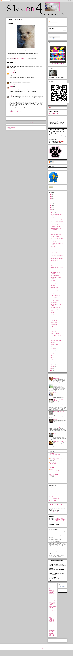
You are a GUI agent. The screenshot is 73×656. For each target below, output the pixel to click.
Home (26, 118)
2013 (51, 205)
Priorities (55, 419)
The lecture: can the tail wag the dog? (56, 215)
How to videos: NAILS (55, 224)
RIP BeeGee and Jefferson (55, 262)
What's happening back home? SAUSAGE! (56, 331)
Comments (52, 24)
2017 (51, 198)
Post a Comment (11, 113)
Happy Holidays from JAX (56, 295)
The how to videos (54, 240)
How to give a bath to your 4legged (57, 238)
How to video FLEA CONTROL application (57, 222)
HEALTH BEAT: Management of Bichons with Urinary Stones (57, 405)
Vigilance (52, 310)
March (52, 362)
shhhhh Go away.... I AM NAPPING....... (58, 400)
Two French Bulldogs (54, 474)
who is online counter (8, 128)
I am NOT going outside (55, 236)
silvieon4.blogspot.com (60, 523)
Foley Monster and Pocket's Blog (56, 458)
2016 (51, 200)
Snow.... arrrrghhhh (54, 287)
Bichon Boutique (61, 141)
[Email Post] (29, 58)
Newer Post (9, 118)
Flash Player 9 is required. (53, 511)
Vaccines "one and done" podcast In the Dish (52, 603)
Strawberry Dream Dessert (54, 479)
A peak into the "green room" (56, 335)
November (53, 348)
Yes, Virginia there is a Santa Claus (56, 305)
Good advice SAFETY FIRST (56, 299)
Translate (57, 38)
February (53, 364)
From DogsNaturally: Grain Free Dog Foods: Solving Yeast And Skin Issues (51, 620)
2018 (51, 196)
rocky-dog (12, 64)
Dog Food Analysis (52, 600)
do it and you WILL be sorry (56, 289)
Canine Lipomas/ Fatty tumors (52, 631)
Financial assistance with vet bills (52, 607)
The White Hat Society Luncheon (57, 316)
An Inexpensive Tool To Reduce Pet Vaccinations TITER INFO (52, 626)
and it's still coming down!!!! (56, 234)
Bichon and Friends (52, 500)
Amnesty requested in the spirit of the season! (57, 244)
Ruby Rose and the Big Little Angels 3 (17, 81)
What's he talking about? (55, 333)
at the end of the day (54, 344)
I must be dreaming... (57, 433)
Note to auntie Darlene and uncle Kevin (57, 256)
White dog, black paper (54, 463)
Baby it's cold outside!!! (55, 293)
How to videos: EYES (55, 232)
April (52, 361)
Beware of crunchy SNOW (56, 309)
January (52, 366)
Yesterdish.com (51, 489)
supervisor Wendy (54, 322)
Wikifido (50, 491)
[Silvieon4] (59, 585)
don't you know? (54, 320)
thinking (52, 217)
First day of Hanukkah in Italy (56, 340)
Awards (50, 588)
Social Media (52, 475)
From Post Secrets (56, 384)
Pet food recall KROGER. (55, 269)
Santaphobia (53, 270)
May (52, 359)
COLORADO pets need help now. (55, 427)
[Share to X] (33, 58)
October (52, 350)
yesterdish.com (52, 478)
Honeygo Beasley (53, 462)
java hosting (10, 128)
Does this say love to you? (55, 338)
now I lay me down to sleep (56, 328)
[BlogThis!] (32, 58)
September (53, 351)
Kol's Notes (52, 467)
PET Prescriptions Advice (52, 597)
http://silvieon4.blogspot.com (59, 518)
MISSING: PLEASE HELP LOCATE (56, 273)
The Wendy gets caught (55, 275)
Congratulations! (54, 324)
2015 (51, 202)
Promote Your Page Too (62, 586)
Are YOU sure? (54, 314)
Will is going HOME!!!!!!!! (56, 307)
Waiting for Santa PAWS (55, 248)
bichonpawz (12, 72)
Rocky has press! (54, 302)
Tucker (51, 469)
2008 (51, 370)
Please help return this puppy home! (56, 278)
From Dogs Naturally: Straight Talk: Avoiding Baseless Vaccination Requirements (52, 612)
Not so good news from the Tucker (56, 470)
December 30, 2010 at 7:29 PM (15, 78)
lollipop (52, 312)
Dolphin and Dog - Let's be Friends (56, 318)
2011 (51, 209)
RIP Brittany (53, 280)
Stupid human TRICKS (55, 300)
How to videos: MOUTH (55, 226)
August (52, 353)
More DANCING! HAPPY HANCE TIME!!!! (56, 229)
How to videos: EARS (55, 231)
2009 (51, 368)
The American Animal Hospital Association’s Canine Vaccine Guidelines (52, 592)
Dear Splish (55, 392)
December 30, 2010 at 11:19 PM (15, 84)
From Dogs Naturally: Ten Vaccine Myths (51, 634)
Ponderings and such (54, 260)
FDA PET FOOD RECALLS (54, 498)
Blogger (42, 648)
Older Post (42, 118)
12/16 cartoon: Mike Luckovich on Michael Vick (57, 291)
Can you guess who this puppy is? (59, 441)
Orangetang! (53, 246)
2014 (51, 203)
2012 (51, 207)
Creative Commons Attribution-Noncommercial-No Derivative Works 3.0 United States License (57, 520)
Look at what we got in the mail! (57, 267)
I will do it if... (53, 285)
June (52, 357)
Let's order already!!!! (55, 337)
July (52, 355)
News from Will (54, 297)
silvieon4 (11, 86)
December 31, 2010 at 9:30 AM (15, 92)
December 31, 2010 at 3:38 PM (15, 111)
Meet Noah (53, 342)
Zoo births (50, 487)
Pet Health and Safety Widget (55, 504)
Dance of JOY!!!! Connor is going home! (57, 219)
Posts (51, 21)
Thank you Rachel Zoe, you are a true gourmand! (59, 377)
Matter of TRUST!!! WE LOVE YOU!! (57, 250)
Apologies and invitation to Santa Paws (57, 253)
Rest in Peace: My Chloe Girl (55, 454)
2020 (51, 194)
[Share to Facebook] (34, 58)
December (53, 212)
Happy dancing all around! (56, 263)
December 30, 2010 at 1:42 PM (15, 70)
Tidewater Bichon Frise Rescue (54, 494)
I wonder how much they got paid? (57, 258)
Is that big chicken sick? (55, 282)
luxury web (51, 496)
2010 (51, 211)
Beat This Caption (53, 459)
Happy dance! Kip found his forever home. (56, 326)
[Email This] (31, 58)
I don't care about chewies (55, 283)
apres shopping (53, 346)
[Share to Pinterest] (35, 58)
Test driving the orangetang (56, 241)
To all (52, 265)
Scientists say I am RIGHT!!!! (58, 411)
